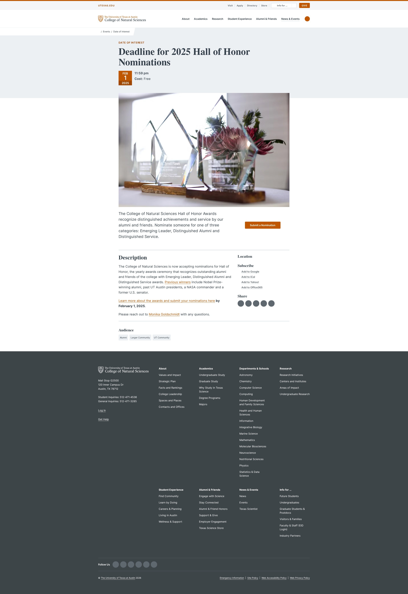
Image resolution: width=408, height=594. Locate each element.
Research (217, 18)
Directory (252, 5)
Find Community (168, 496)
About (185, 18)
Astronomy (246, 374)
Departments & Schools (254, 368)
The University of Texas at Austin (118, 577)
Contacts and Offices (171, 406)
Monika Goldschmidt (164, 314)
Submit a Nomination (262, 225)
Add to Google (250, 271)
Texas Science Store (211, 528)
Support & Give (208, 515)
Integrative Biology (250, 427)
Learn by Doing (168, 502)
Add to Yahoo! (250, 282)
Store (264, 5)
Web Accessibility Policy (274, 577)
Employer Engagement (212, 521)
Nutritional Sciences (251, 459)
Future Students (289, 496)
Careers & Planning (170, 508)
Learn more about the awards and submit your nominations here (167, 301)
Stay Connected (209, 502)
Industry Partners (290, 535)
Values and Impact (170, 374)
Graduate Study (208, 381)
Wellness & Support (170, 521)
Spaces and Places (170, 400)
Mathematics (247, 440)
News (242, 496)
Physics (243, 465)
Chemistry (245, 381)
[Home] (99, 31)
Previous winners (178, 282)
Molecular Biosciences (252, 446)
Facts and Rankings (170, 387)
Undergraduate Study (212, 374)
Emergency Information (232, 577)
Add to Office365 (251, 287)
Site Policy (252, 577)
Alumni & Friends (266, 18)
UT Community (161, 337)
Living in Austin (168, 515)
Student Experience (240, 18)
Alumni (123, 337)
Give (304, 5)
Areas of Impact (289, 387)
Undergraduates (289, 502)
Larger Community (140, 337)
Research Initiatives (291, 374)
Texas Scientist (248, 508)
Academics (201, 18)
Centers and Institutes (293, 381)
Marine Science (248, 433)
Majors (203, 404)
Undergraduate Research (295, 394)
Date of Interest (121, 31)
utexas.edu (106, 5)
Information (246, 420)
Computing (246, 394)
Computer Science (250, 387)
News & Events (290, 18)
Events (106, 31)
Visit (230, 5)
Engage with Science (211, 496)
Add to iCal (248, 276)
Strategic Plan (167, 381)
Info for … (285, 489)
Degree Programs (209, 397)
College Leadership (170, 394)
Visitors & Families (291, 519)
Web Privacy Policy (300, 577)
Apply (240, 5)
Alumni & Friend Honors (213, 508)
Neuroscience (247, 452)
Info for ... (282, 5)
